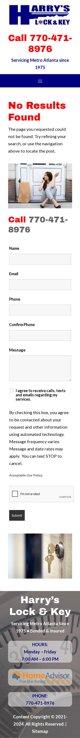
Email (13, 273)
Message (17, 350)
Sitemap (40, 731)
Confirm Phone (22, 324)
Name (14, 248)
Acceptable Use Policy (25, 475)
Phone (14, 299)
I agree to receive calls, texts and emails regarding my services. (40, 394)
